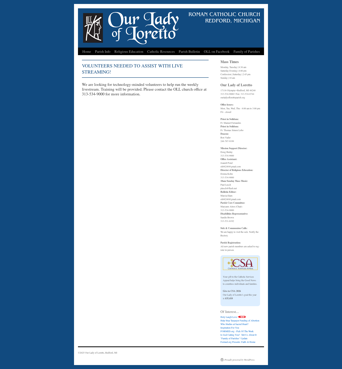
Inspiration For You (229, 327)
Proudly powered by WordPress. (239, 359)
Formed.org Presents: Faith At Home (237, 341)
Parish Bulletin (189, 51)
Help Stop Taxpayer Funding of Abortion (239, 320)
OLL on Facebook (217, 51)
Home (86, 51)
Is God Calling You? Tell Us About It (238, 334)
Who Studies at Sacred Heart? (234, 324)
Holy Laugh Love (229, 316)
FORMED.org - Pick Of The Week (237, 331)
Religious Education (128, 51)
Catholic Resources (161, 51)
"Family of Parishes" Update (233, 338)
